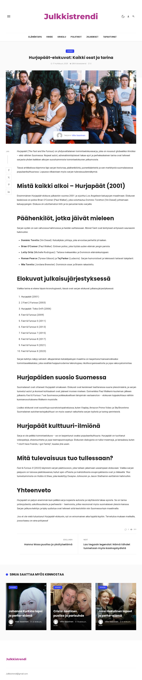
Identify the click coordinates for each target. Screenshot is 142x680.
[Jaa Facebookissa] (9, 170)
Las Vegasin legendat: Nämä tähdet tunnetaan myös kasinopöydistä (106, 546)
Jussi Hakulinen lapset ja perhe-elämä (115, 613)
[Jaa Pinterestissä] (9, 185)
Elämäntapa (35, 37)
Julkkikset (92, 37)
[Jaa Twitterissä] (9, 177)
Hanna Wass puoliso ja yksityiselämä (48, 544)
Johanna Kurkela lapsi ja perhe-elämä (25, 613)
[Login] (128, 16)
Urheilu (61, 37)
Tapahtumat (110, 37)
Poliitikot (76, 37)
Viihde (49, 37)
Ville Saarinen (78, 135)
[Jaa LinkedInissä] (9, 192)
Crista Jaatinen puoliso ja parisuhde (68, 613)
